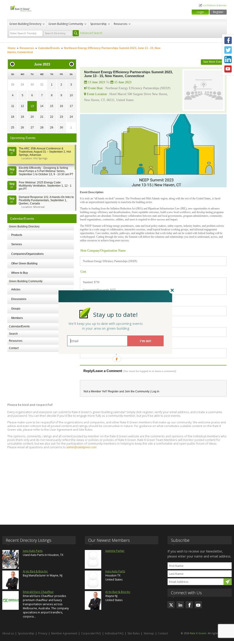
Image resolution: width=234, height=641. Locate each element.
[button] (115, 314)
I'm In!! (145, 341)
